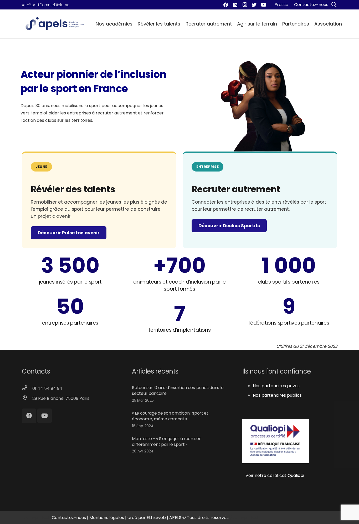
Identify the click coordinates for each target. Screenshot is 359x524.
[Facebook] (225, 4)
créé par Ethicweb (146, 518)
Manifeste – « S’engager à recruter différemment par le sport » (166, 441)
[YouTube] (263, 4)
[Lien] (54, 24)
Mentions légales (106, 518)
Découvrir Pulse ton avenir (69, 233)
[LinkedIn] (235, 4)
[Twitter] (254, 4)
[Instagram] (244, 4)
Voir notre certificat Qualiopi (273, 475)
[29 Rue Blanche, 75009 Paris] (27, 398)
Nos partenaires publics (277, 395)
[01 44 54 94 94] (27, 388)
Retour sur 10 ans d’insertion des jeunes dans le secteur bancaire (178, 390)
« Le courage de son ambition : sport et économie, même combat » (170, 416)
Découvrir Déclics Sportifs (229, 226)
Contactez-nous (69, 518)
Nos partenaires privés (276, 386)
